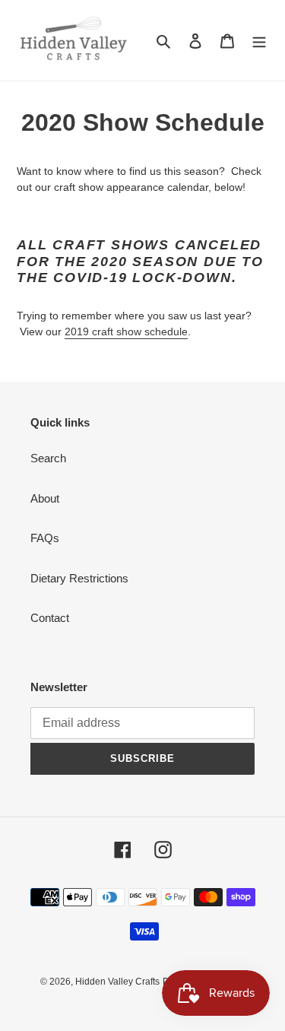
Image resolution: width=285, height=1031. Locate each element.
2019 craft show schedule (126, 331)
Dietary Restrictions (79, 578)
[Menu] (259, 40)
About (44, 498)
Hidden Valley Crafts (117, 981)
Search (48, 458)
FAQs (44, 537)
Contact (49, 617)
